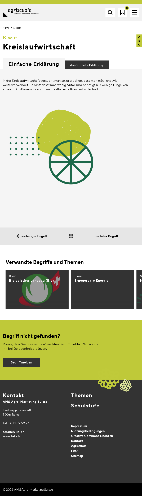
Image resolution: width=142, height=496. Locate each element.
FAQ (74, 451)
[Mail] (6, 464)
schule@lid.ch (13, 432)
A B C (139, 40)
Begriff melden (21, 362)
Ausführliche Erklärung (86, 65)
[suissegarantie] (120, 475)
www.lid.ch (11, 436)
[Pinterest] (13, 464)
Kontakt (13, 395)
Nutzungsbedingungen (88, 431)
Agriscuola (79, 446)
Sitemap (77, 456)
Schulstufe (85, 405)
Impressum (79, 426)
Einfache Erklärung (33, 64)
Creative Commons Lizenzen (92, 436)
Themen (81, 395)
